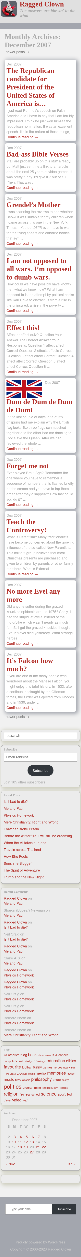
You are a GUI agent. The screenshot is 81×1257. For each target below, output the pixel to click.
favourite (12, 1066)
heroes (57, 1067)
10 (14, 1141)
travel (7, 1100)
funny (37, 1066)
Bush (54, 1055)
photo (57, 1079)
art (5, 1055)
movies (71, 1073)
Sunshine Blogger (18, 863)
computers (10, 1061)
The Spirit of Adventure (22, 870)
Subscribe (40, 770)
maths (31, 1073)
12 (26, 1141)
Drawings (39, 1061)
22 (44, 1146)
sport (62, 1094)
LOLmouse (22, 1073)
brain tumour (46, 1055)
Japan (13, 1073)
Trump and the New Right (24, 876)
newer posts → (17, 51)
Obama (26, 1080)
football (27, 1067)
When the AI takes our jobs (25, 842)
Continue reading (22, 136)
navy (18, 1080)
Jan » (71, 1163)
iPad (73, 1067)
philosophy (41, 1079)
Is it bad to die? (16, 801)
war (25, 1100)
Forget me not (27, 466)
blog (23, 1054)
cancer (63, 1054)
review (24, 1094)
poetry (65, 1080)
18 (20, 1146)
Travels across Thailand (22, 849)
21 (38, 1146)
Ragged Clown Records (55, 1087)
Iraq (6, 1073)
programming (32, 1087)
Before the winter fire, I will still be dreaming (38, 835)
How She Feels (16, 856)
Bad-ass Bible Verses (37, 154)
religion (11, 1093)
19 (26, 1146)
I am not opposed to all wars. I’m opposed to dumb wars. (38, 269)
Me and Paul (13, 808)
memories (56, 1073)
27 (32, 1151)
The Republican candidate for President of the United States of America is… (30, 87)
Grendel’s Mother (33, 205)
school (35, 1094)
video (16, 1100)
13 (32, 1141)
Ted (69, 1094)
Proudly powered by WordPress (40, 1241)
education (56, 1060)
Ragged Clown (42, 4)
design (28, 1061)
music (9, 1079)
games (47, 1067)
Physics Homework (19, 815)
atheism (13, 1054)
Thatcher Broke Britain (21, 828)
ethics (71, 1060)
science (49, 1093)
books (33, 1054)
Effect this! (23, 328)
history (66, 1067)
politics (13, 1086)
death (21, 1061)
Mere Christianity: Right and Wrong (31, 821)
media (41, 1073)
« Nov (10, 1163)
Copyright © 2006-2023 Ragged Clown (40, 1249)
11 (20, 1141)
